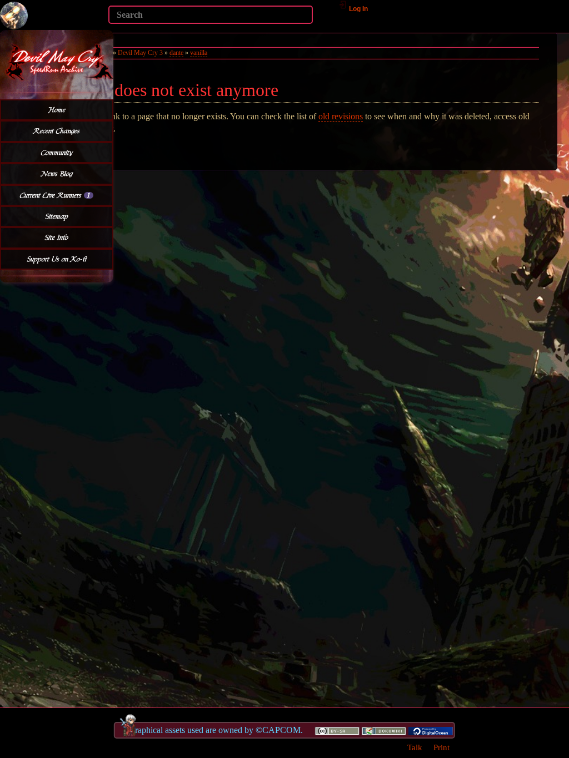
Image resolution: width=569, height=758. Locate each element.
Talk (414, 747)
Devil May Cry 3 (140, 53)
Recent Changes (56, 131)
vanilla (198, 53)
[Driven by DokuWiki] (384, 730)
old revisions (340, 116)
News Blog (57, 173)
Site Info (56, 237)
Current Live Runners (55, 195)
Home (57, 110)
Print (441, 747)
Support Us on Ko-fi (57, 259)
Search (102, 31)
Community (57, 152)
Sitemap (57, 216)
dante (176, 53)
